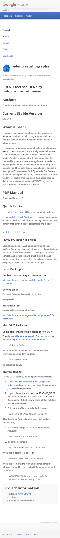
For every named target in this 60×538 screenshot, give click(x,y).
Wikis (5, 49)
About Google (16, 534)
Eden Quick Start (20, 217)
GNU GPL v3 (24, 494)
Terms (35, 534)
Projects (7, 15)
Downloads (7, 56)
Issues (5, 43)
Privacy (27, 534)
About (29, 15)
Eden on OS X (13, 232)
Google (5, 534)
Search (19, 15)
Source (5, 36)
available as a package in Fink (25, 336)
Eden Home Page (15, 212)
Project (6, 30)
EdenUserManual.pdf (12, 198)
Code (22, 4)
